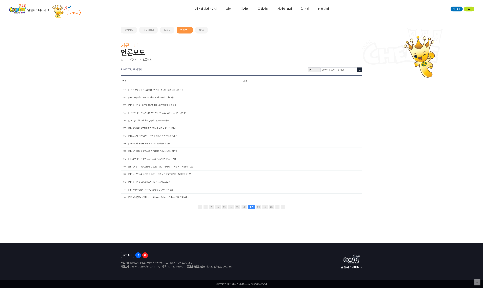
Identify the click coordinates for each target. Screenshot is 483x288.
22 (218, 207)
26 (244, 207)
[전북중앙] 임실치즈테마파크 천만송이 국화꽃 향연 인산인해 (151, 128)
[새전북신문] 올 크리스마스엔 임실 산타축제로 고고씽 (149, 182)
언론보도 (184, 30)
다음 (277, 207)
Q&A (201, 30)
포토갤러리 (148, 30)
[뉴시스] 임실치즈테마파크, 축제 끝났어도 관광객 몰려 (149, 120)
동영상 (167, 30)
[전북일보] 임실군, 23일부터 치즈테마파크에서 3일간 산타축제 (152, 151)
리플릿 (469, 9)
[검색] (359, 69)
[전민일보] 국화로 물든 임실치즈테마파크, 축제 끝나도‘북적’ (151, 97)
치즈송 (75, 12)
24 (231, 207)
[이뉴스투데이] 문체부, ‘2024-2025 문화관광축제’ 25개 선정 (152, 159)
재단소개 (456, 9)
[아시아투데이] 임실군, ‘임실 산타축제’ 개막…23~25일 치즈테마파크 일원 (157, 113)
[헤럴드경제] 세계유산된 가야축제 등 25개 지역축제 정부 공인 (152, 136)
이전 (206, 207)
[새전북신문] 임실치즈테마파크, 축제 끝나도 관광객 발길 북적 (152, 105)
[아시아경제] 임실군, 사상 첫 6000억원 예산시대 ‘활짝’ (149, 143)
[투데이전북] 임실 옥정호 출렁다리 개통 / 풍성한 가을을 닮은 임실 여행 (155, 90)
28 (258, 207)
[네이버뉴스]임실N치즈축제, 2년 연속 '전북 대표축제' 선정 (150, 189)
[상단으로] (477, 282)
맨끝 (283, 207)
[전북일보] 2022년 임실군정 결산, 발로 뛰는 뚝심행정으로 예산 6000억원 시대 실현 (160, 166)
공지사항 (129, 30)
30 (271, 207)
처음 (200, 207)
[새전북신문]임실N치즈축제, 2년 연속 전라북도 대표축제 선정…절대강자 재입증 (159, 174)
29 (265, 207)
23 (224, 207)
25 (237, 207)
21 (211, 207)
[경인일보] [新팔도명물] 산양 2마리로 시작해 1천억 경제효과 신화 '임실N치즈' (158, 197)
